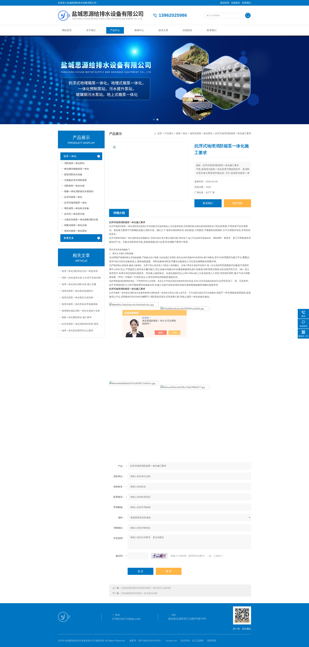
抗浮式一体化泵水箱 (74, 214)
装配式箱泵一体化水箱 (75, 225)
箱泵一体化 (70, 156)
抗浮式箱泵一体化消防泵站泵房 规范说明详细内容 (82, 324)
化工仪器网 (197, 640)
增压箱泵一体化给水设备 (76, 208)
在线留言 (235, 3)
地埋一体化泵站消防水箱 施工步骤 (79, 284)
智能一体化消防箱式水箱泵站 (79, 191)
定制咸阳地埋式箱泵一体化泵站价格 (139, 593)
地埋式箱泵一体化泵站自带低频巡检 (80, 304)
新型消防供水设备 (73, 174)
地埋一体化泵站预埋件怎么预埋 (77, 330)
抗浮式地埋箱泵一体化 (75, 202)
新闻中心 (139, 30)
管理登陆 (211, 640)
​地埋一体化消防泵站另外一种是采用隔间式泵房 (82, 271)
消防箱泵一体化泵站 (74, 163)
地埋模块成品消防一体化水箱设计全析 (81, 311)
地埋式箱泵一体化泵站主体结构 (77, 297)
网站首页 (67, 30)
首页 (159, 133)
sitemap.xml (171, 640)
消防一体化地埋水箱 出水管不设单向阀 (81, 278)
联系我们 (246, 3)
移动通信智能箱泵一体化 (76, 169)
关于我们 (91, 30)
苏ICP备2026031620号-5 (150, 640)
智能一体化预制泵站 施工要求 (77, 317)
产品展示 (168, 133)
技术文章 (163, 30)
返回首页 (224, 3)
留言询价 (237, 203)
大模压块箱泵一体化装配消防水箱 (81, 219)
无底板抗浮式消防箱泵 (75, 180)
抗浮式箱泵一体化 (73, 197)
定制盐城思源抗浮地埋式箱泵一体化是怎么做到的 (146, 588)
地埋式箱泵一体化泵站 (75, 231)
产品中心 (115, 30)
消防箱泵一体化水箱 (74, 186)
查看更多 (69, 238)
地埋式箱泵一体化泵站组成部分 (77, 291)
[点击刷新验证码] (159, 556)
